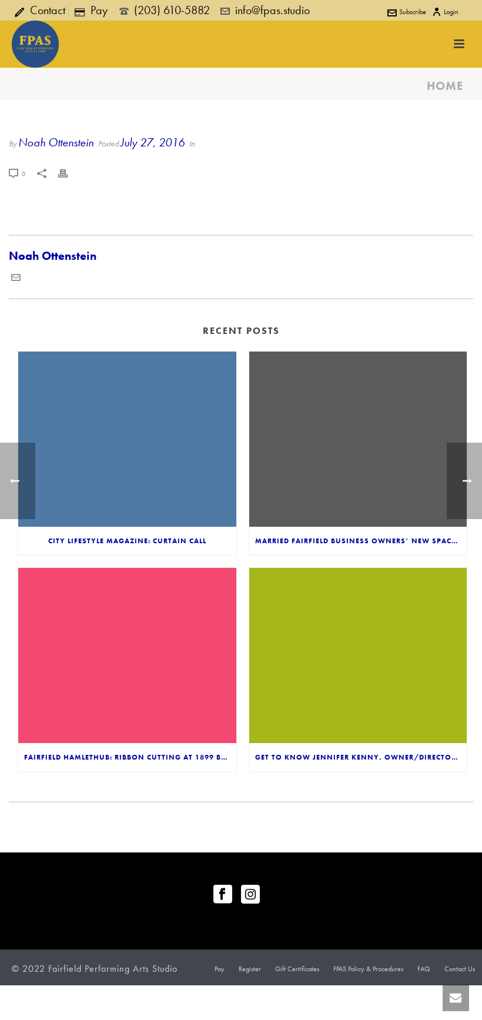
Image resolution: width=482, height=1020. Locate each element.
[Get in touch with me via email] (16, 278)
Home (445, 85)
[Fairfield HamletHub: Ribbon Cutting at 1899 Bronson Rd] (127, 655)
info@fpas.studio (272, 10)
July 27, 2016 (152, 142)
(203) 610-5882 (172, 10)
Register (250, 969)
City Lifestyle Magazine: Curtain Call (127, 541)
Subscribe (412, 11)
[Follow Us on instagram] (250, 895)
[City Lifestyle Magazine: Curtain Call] (127, 439)
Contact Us (459, 969)
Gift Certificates (297, 969)
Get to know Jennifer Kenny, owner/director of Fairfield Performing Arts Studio (361, 757)
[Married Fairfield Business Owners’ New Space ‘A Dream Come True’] (358, 439)
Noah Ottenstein (55, 142)
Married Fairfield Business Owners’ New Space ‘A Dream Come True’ (361, 541)
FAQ (423, 969)
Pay (220, 969)
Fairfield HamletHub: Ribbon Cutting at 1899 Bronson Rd (130, 757)
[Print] (68, 171)
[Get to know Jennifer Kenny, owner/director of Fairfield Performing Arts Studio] (358, 655)
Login (451, 11)
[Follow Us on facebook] (222, 895)
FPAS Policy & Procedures (368, 969)
